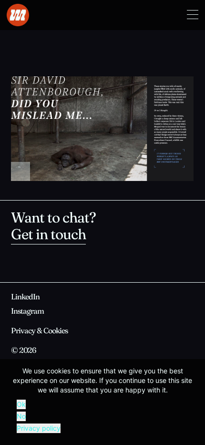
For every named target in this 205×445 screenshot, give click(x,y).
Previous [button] (56, 128)
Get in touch (48, 235)
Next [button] (148, 128)
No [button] (21, 416)
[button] (192, 15)
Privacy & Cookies (39, 331)
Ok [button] (21, 404)
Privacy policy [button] (39, 428)
